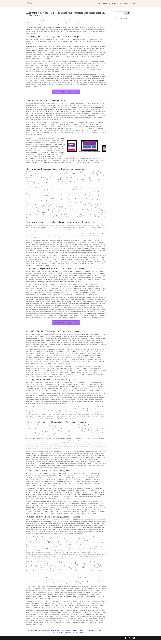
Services (105, 3)
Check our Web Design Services (66, 92)
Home (99, 3)
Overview (82, 630)
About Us (115, 3)
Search (127, 13)
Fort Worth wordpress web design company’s (55, 271)
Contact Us (124, 3)
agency (72, 215)
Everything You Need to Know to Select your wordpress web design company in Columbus (53, 630)
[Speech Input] (128, 13)
